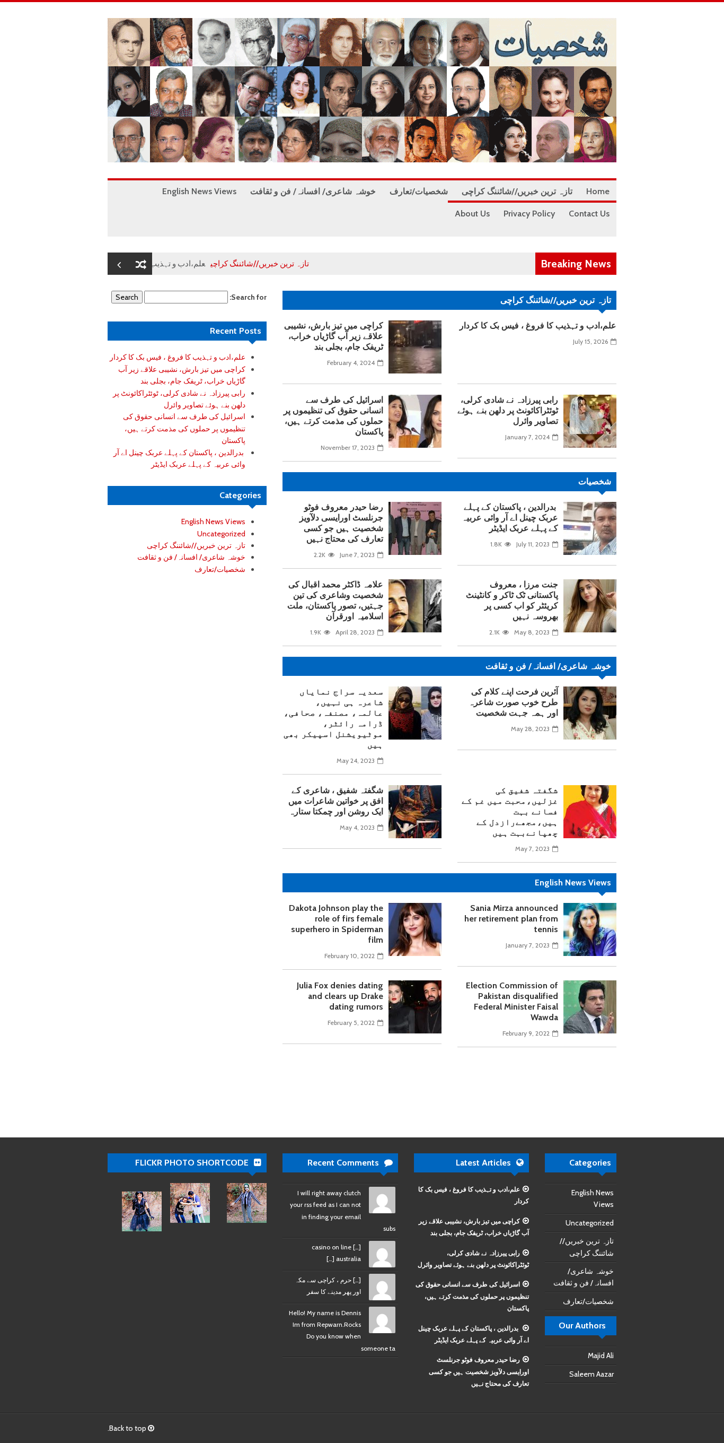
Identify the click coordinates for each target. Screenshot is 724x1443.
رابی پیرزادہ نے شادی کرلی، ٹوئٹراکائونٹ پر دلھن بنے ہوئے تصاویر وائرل (507, 410)
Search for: (248, 297)
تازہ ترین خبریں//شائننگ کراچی (287, 263)
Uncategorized (221, 533)
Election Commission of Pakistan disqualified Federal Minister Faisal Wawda (512, 1001)
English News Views (213, 521)
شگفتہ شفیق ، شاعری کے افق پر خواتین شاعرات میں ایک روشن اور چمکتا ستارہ (335, 800)
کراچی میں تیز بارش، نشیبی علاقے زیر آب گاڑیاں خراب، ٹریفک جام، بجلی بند (333, 336)
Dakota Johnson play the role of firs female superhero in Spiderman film (336, 924)
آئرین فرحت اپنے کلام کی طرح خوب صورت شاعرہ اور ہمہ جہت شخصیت (513, 702)
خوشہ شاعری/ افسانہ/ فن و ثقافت (191, 557)
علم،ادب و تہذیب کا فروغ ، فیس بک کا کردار (538, 325)
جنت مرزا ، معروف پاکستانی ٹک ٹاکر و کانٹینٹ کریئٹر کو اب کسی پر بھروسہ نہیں (512, 600)
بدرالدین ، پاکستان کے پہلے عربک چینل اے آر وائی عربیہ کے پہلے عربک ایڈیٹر (510, 517)
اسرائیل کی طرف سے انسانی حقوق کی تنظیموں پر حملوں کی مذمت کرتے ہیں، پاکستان (333, 416)
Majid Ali (601, 1355)
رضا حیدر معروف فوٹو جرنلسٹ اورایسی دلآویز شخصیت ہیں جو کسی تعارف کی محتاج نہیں (341, 523)
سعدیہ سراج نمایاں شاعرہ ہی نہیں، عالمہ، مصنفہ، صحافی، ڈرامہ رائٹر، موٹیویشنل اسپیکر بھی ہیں (333, 718)
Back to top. (128, 1428)
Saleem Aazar (591, 1374)
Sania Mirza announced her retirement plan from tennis (511, 918)
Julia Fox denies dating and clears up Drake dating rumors (340, 996)
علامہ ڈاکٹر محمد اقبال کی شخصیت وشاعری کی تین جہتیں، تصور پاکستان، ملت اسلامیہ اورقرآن (335, 600)
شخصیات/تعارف (220, 569)
